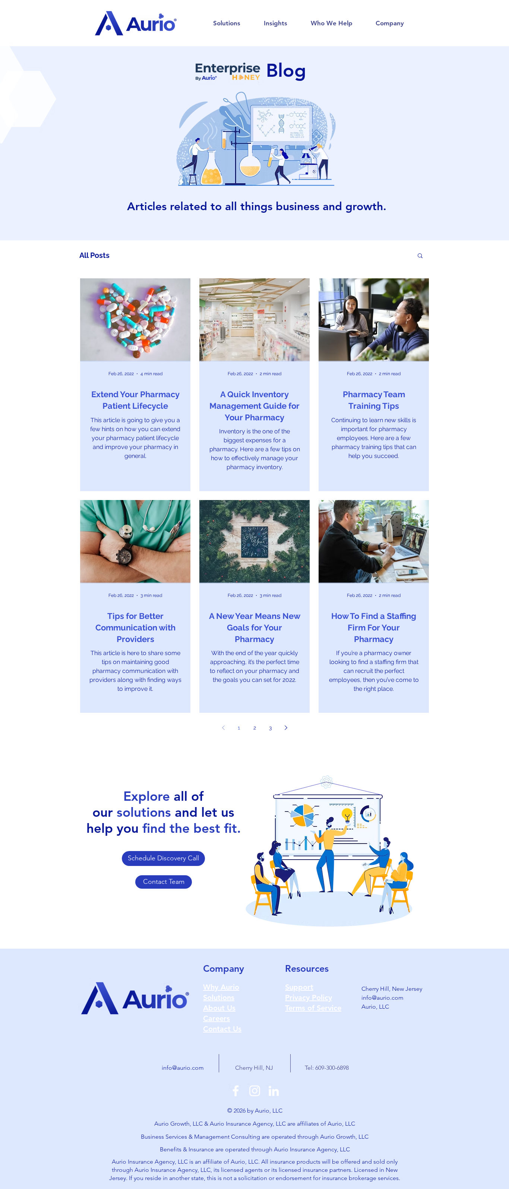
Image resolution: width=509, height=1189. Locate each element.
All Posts (94, 255)
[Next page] (286, 727)
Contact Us (222, 1028)
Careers (216, 1018)
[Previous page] (223, 727)
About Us (219, 1007)
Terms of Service (313, 1007)
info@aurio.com (382, 997)
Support (299, 987)
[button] (226, 23)
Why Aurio (221, 987)
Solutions (218, 997)
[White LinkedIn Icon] (273, 1091)
